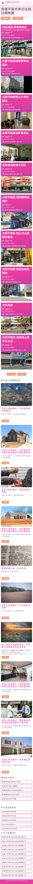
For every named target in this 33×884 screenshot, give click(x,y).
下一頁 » (22, 374)
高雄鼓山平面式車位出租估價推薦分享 (14, 850)
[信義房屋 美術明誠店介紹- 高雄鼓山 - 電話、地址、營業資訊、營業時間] (16, 32)
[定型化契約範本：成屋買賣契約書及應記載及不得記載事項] (16, 680)
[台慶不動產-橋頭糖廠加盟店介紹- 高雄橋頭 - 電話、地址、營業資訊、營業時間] (16, 203)
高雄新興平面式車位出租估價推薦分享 (14, 837)
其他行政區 (17, 18)
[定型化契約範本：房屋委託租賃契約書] (16, 756)
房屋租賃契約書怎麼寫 (9, 816)
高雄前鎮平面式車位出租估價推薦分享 (14, 875)
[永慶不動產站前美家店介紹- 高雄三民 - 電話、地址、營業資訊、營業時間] (16, 137)
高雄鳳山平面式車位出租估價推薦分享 (14, 845)
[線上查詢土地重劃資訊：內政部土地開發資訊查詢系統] (16, 641)
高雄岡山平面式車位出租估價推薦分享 (14, 862)
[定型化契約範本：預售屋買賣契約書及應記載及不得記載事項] (16, 718)
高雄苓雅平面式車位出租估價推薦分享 (14, 871)
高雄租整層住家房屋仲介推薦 (11, 782)
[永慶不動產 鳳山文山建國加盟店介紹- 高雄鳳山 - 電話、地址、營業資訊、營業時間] (16, 239)
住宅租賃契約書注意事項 (10, 829)
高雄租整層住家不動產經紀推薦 (12, 790)
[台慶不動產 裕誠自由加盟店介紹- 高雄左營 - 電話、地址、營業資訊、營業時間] (16, 275)
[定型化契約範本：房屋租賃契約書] (16, 486)
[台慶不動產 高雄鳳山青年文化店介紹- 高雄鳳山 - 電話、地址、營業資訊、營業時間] (16, 343)
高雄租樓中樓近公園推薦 (10, 786)
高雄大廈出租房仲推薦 (9, 799)
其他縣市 (5, 18)
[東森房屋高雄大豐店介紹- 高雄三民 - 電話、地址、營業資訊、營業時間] (16, 169)
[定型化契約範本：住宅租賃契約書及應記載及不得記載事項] (16, 445)
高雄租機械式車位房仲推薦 (10, 794)
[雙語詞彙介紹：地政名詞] (16, 563)
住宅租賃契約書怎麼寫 (9, 812)
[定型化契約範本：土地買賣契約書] (16, 602)
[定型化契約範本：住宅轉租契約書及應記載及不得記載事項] (16, 525)
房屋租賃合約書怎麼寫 (9, 820)
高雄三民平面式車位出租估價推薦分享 (14, 858)
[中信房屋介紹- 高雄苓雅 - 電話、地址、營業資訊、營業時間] (16, 309)
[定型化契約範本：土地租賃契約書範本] (16, 403)
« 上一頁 (11, 374)
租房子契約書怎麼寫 (8, 824)
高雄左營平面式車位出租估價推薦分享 (14, 867)
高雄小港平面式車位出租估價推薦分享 (14, 841)
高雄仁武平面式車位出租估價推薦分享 (14, 854)
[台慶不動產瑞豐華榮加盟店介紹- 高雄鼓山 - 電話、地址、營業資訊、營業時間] (16, 67)
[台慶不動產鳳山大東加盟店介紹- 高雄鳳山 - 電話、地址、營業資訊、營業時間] (16, 103)
